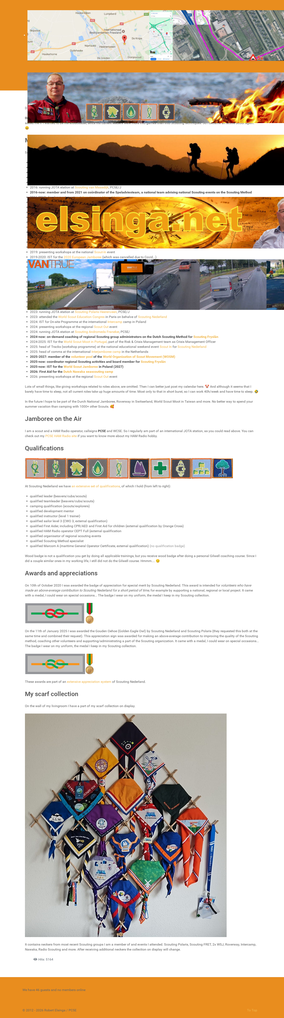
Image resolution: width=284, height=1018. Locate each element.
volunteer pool (82, 357)
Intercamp (114, 322)
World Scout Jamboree (81, 367)
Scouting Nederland (192, 347)
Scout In (166, 347)
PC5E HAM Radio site (61, 436)
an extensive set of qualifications (96, 486)
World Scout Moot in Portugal (85, 342)
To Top (252, 1010)
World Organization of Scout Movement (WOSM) (139, 357)
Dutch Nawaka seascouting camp (88, 372)
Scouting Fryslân (205, 337)
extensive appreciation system (89, 682)
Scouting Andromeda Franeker (97, 332)
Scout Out (101, 327)
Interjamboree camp (106, 352)
